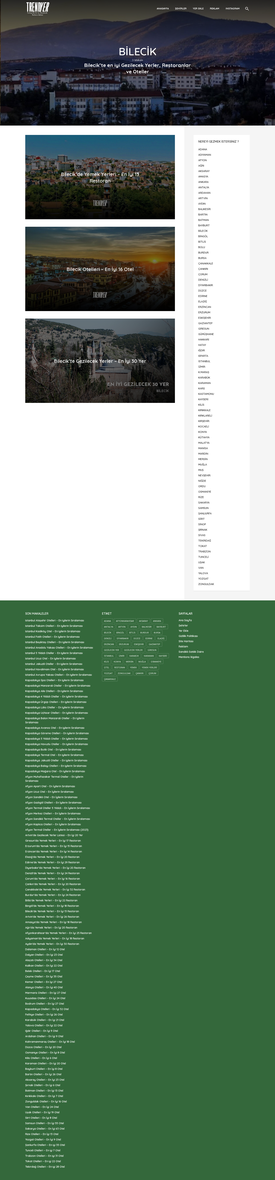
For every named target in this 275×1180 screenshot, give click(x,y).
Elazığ (161, 638)
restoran (119, 667)
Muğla (142, 661)
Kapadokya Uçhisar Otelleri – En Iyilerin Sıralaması (56, 713)
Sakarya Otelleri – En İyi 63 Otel (45, 1128)
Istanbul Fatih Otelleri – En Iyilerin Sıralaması (52, 636)
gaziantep (154, 644)
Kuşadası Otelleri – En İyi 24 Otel (45, 998)
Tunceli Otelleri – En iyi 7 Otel (42, 1150)
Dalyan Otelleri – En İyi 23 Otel (44, 954)
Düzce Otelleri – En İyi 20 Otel (43, 1047)
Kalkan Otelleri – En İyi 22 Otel (43, 965)
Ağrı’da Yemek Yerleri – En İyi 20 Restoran (51, 927)
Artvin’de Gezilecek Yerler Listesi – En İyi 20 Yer (54, 835)
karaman (149, 655)
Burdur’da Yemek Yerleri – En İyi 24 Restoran (53, 895)
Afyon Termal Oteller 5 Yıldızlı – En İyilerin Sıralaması (57, 808)
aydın (134, 626)
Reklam (214, 8)
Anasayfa (163, 8)
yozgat (108, 673)
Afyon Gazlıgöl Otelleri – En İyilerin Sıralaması (53, 802)
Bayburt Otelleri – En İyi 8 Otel (43, 1069)
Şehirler (181, 8)
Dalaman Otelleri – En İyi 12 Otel (45, 949)
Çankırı (139, 673)
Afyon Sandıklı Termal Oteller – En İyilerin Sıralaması (57, 819)
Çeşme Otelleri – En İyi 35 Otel (43, 976)
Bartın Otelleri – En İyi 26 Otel (43, 1074)
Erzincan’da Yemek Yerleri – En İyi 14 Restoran (53, 851)
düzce (137, 638)
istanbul (109, 655)
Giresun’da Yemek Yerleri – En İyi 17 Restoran (53, 840)
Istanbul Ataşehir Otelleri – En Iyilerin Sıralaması (54, 620)
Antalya (108, 626)
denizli (108, 638)
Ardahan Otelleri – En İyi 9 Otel (44, 1036)
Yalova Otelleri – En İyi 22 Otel (43, 1025)
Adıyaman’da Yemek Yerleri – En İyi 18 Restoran (54, 938)
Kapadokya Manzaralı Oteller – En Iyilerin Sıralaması (57, 685)
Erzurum (124, 644)
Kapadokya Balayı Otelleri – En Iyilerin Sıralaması (55, 766)
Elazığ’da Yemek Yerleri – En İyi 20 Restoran (52, 857)
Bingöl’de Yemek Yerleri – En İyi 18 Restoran (52, 906)
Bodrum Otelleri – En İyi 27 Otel (44, 1003)
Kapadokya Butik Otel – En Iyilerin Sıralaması (53, 749)
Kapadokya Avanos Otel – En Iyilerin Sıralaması (54, 728)
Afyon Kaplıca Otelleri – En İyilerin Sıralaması (53, 824)
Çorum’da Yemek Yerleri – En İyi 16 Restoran (52, 878)
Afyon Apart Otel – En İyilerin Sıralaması (50, 786)
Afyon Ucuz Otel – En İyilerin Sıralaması (49, 791)
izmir (121, 655)
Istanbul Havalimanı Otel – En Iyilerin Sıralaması (54, 669)
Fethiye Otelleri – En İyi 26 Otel (44, 1014)
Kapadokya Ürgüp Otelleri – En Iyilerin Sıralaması (55, 702)
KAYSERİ (163, 655)
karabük (134, 655)
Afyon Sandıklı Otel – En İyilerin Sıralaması (51, 797)
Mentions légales (189, 657)
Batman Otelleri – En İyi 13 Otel (44, 1090)
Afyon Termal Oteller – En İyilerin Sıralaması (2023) (56, 829)
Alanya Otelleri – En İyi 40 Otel (44, 987)
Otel (106, 667)
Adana (107, 621)
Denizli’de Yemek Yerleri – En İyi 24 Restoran (52, 873)
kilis (106, 661)
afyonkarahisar (125, 621)
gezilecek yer (111, 650)
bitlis (132, 632)
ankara (157, 621)
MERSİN (129, 661)
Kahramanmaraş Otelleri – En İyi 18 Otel (50, 1041)
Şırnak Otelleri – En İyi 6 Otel (42, 1085)
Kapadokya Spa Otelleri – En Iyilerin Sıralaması (54, 680)
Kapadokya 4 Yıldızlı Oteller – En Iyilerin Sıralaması (56, 696)
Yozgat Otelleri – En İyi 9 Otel (43, 1139)
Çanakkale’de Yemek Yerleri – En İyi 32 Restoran (55, 889)
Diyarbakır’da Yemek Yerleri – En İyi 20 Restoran (55, 867)
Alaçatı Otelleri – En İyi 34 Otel (43, 960)
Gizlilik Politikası (188, 636)
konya (117, 661)
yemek (133, 667)
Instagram (233, 8)
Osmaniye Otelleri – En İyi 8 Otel (45, 1052)
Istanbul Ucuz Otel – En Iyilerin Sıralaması (50, 658)
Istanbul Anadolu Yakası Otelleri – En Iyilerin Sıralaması (59, 647)
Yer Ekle (198, 8)
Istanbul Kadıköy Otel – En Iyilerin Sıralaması (52, 631)
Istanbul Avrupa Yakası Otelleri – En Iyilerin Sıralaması (58, 674)
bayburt (161, 626)
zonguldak (124, 673)
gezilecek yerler (133, 650)
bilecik (107, 632)
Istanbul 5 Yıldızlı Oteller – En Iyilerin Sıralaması (54, 653)
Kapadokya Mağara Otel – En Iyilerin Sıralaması (55, 771)
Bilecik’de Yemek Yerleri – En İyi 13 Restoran (52, 911)
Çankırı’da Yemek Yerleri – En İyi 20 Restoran (53, 884)
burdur (144, 632)
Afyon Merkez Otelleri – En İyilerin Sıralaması (53, 813)
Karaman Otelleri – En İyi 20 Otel (45, 1063)
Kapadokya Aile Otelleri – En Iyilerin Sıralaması (54, 691)
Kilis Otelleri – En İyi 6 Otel (41, 1058)
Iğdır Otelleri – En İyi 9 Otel (41, 1031)
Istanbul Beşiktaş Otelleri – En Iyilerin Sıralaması (54, 642)
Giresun (152, 650)
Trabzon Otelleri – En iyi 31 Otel (44, 1156)
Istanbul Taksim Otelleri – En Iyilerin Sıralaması (54, 626)
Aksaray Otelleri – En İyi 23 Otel (44, 1079)
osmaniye (156, 661)
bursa (157, 632)
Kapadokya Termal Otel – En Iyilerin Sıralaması (54, 755)
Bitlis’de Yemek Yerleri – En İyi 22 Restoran (51, 900)
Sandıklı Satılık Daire (191, 651)
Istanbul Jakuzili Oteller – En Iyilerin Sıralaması (53, 664)
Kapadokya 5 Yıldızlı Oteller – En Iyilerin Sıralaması (56, 738)
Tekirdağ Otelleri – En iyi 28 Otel (45, 1166)
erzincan (109, 644)
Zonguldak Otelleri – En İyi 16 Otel (46, 1101)
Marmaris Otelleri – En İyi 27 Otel (45, 992)
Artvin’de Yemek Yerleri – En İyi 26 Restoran (52, 916)
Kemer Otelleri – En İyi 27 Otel (43, 982)
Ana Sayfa (185, 620)
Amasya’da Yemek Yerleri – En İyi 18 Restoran (53, 922)
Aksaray (143, 621)
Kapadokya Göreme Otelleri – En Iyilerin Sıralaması (57, 733)
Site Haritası (186, 641)
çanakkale (110, 679)
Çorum (152, 673)
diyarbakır (123, 638)
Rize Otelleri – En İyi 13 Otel (41, 1134)
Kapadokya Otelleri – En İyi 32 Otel (47, 1009)
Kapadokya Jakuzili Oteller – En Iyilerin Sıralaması (56, 760)
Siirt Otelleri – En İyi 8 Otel (41, 1117)
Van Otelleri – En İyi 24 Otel (42, 1107)
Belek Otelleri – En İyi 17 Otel (42, 971)
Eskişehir (139, 644)
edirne (148, 638)
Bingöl (120, 632)
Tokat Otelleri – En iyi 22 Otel (43, 1161)
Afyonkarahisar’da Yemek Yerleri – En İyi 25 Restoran (58, 933)
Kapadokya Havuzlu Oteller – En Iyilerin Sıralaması (56, 744)
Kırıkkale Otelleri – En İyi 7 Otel (44, 1096)
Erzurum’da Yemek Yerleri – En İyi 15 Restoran (53, 846)
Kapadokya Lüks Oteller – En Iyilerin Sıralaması (54, 707)
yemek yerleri (149, 667)
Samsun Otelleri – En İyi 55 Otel (44, 1123)
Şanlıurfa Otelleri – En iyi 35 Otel (45, 1145)
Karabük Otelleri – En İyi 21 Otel (44, 1020)
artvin (122, 626)
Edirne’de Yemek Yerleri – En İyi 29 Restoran (52, 862)
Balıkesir (147, 626)
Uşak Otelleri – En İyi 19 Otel (42, 1112)
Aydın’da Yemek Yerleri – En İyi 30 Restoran (52, 944)
